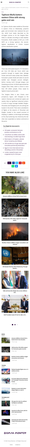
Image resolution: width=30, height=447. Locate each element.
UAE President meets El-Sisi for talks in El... (15, 315)
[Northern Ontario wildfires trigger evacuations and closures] (15, 232)
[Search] (28, 2)
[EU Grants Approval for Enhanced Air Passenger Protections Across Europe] (6, 381)
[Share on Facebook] (13, 163)
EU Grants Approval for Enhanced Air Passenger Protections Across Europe (20, 380)
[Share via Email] (16, 166)
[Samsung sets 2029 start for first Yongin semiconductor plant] (6, 422)
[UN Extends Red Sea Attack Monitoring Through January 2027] (15, 256)
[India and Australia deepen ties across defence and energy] (15, 280)
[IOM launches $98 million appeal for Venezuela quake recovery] (15, 208)
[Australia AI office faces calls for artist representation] (6, 412)
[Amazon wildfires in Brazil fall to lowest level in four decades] (15, 185)
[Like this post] (9, 163)
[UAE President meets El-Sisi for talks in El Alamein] (15, 304)
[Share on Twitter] (16, 163)
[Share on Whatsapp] (13, 166)
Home (3, 7)
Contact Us (17, 444)
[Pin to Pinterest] (20, 163)
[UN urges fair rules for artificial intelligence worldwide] (6, 403)
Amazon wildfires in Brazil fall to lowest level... (15, 196)
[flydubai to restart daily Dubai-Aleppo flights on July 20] (6, 390)
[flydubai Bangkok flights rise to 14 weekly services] (6, 371)
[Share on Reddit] (23, 163)
